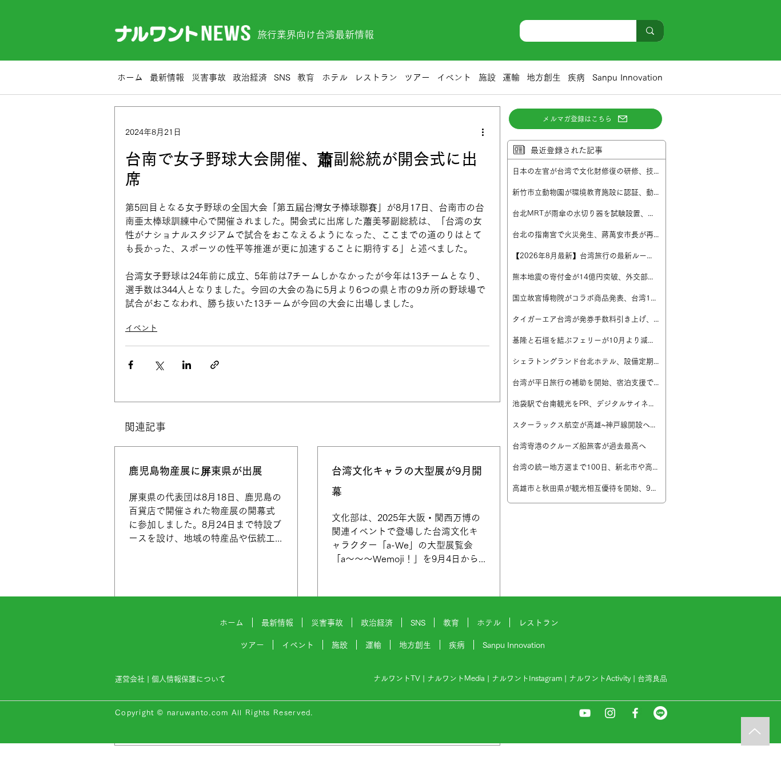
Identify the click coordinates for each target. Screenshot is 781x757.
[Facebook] (635, 713)
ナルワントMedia (456, 678)
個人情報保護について (190, 679)
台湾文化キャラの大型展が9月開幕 (407, 481)
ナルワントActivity (600, 678)
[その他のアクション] (482, 132)
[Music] (755, 731)
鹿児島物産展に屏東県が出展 (195, 471)
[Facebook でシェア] (130, 364)
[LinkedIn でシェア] (186, 364)
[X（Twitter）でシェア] (158, 364)
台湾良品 (652, 678)
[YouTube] (585, 713)
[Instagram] (610, 713)
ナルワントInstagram (527, 678)
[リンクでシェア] (214, 364)
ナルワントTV (396, 678)
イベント (141, 328)
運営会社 (130, 679)
